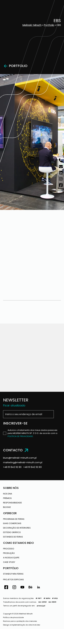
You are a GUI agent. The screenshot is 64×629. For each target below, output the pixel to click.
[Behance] (30, 587)
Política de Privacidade (20, 436)
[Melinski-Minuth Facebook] (61, 185)
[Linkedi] (38, 587)
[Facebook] (6, 587)
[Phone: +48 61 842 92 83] (61, 160)
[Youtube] (22, 587)
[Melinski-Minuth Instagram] (61, 179)
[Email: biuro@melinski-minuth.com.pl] (61, 166)
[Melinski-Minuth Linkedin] (61, 173)
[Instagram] (14, 587)
